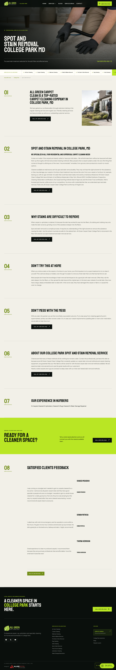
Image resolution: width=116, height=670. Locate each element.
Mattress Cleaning (52, 72)
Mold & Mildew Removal (67, 72)
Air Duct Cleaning (28, 72)
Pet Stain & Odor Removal (82, 72)
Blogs (60, 3)
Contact (79, 3)
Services (51, 3)
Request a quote (97, 643)
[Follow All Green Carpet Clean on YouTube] (15, 640)
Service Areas (69, 3)
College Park (16, 77)
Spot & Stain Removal (57, 646)
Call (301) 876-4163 (103, 61)
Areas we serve (7, 77)
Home (44, 3)
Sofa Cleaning (106, 72)
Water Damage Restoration (58, 653)
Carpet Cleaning (40, 72)
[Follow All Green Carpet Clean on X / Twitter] (11, 640)
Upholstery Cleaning (57, 651)
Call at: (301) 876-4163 (39, 118)
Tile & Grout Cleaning (57, 648)
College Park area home (99, 638)
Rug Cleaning (96, 72)
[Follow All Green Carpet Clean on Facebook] (6, 640)
